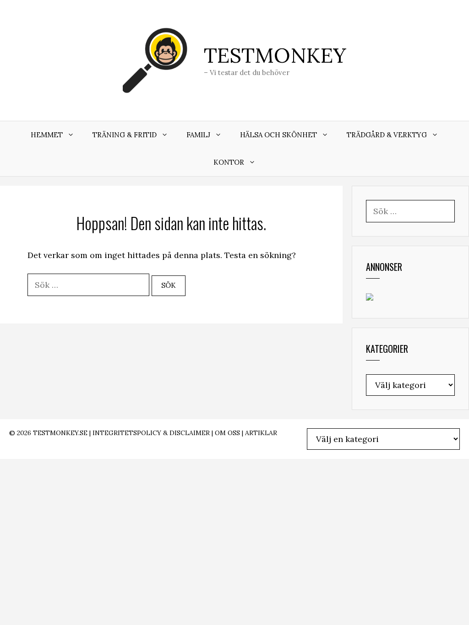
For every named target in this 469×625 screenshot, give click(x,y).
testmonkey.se (60, 433)
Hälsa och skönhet (278, 134)
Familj (198, 134)
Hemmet (47, 134)
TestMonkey (275, 55)
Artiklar (261, 433)
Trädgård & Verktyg (387, 134)
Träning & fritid (125, 134)
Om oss (227, 433)
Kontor (228, 162)
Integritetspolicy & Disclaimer (151, 433)
